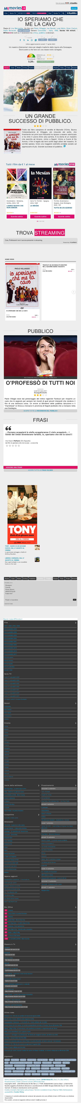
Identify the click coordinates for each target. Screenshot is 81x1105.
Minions (7, 1060)
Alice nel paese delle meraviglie (14, 1074)
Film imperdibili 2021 (10, 641)
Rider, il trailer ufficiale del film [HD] (14, 1047)
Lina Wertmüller (17, 28)
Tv (59, 1079)
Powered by (66, 242)
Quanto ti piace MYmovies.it (12, 619)
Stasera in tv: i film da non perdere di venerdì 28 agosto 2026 (22, 1016)
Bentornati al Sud (9, 853)
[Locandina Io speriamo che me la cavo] (12, 153)
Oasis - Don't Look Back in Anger (51, 859)
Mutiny (43, 853)
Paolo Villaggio (40, 28)
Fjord (6, 850)
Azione (6, 719)
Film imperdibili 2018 (10, 651)
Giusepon (8, 585)
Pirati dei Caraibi (60, 1065)
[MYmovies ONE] (64, 164)
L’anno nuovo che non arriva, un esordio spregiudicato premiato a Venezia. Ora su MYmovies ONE (33, 1025)
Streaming (74, 68)
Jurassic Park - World (33, 1065)
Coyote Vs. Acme (46, 795)
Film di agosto (8, 663)
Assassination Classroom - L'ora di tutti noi (16, 879)
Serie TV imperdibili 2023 (11, 683)
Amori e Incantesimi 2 (47, 843)
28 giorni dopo (32, 1060)
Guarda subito (17, 217)
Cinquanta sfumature (48, 1065)
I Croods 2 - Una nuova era (12, 999)
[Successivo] (73, 292)
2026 (10, 626)
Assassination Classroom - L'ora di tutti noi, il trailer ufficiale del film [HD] (25, 1022)
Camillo (7, 587)
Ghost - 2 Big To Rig (14, 932)
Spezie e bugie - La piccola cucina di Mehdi (54, 840)
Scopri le (40, 411)
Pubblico (31, 68)
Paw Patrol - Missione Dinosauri (50, 834)
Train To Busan (45, 791)
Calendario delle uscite (11, 818)
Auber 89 (44, 865)
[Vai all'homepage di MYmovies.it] (14, 10)
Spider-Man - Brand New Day (16, 920)
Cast (12, 68)
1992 (56, 30)
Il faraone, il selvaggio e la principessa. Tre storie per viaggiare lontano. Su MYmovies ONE (31, 1034)
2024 (18, 626)
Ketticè (43, 817)
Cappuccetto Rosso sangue (12, 979)
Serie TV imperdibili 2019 (11, 696)
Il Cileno (6, 801)
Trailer (18, 1082)
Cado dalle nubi (9, 989)
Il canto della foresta (10, 869)
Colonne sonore (27, 1082)
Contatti (13, 1090)
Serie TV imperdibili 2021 (11, 690)
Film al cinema (8, 660)
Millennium (8, 1071)
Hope (6, 847)
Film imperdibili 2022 (10, 638)
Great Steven (9, 589)
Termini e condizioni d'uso (43, 1090)
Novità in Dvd (8, 670)
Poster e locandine (11, 600)
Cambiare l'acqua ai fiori (11, 859)
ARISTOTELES (10, 591)
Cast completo (23, 31)
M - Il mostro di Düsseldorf (49, 871)
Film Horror (7, 712)
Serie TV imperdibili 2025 (11, 677)
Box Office (64, 1079)
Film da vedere (8, 657)
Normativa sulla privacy (25, 1090)
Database (19, 1079)
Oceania (10, 910)
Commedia (42, 30)
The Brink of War (9, 895)
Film (25, 1079)
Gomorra (23, 1060)
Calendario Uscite (34, 1079)
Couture (6, 807)
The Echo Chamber (47, 850)
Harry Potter (65, 1068)
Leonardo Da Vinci (20, 1065)
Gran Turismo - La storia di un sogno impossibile (18, 994)
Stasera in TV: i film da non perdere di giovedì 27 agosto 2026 (22, 1044)
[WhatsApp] (32, 40)
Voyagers (7, 947)
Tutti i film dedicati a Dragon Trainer (65, 1060)
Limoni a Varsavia (9, 798)
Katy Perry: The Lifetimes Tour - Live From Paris (55, 801)
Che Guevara (36, 1074)
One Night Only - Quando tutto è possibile (20, 929)
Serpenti (43, 856)
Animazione (7, 716)
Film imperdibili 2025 (10, 629)
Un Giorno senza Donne (11, 898)
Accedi (74, 8)
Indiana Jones (36, 1068)
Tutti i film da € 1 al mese (20, 164)
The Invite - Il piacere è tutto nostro (14, 825)
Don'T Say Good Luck (10, 901)
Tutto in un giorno (63, 208)
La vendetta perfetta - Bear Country (14, 795)
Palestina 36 (8, 844)
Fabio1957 (9, 593)
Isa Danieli (51, 28)
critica (35, 32)
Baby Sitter (66, 1063)
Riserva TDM (57, 1090)
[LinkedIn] (28, 40)
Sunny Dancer (45, 798)
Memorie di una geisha (11, 968)
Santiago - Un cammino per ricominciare (16, 831)
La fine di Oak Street (14, 935)
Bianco (6, 872)
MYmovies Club (39, 1082)
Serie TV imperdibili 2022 (11, 686)
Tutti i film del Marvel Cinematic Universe (49, 1071)
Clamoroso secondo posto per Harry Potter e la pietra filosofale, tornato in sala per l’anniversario (32, 1041)
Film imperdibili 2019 (10, 648)
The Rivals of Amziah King (12, 889)
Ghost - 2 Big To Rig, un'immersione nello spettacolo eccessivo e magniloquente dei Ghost (30, 1028)
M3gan (51, 1060)
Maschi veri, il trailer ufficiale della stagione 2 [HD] (19, 1019)
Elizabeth (7, 952)
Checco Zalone (47, 1063)
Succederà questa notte (11, 863)
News (19, 68)
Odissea (10, 916)
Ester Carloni (72, 28)
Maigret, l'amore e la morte (12, 886)
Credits (7, 1090)
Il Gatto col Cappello (10, 856)
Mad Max (27, 1074)
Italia (51, 30)
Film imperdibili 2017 (10, 654)
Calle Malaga (8, 841)
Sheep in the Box (9, 804)
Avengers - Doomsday (10, 834)
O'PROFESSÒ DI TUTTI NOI (40, 382)
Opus (6, 1063)
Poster (56, 68)
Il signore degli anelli (69, 1071)
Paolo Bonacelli (9, 30)
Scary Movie (15, 1060)
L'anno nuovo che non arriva (15, 207)
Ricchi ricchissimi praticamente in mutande (16, 984)
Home (7, 1079)
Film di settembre (9, 667)
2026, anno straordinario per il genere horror (17, 1031)
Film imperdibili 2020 (10, 645)
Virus (28, 1068)
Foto (62, 68)
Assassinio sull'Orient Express (13, 1005)
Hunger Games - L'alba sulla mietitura (15, 828)
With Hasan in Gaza (47, 875)
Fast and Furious (30, 1071)
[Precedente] (7, 292)
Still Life (6, 963)
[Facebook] (20, 40)
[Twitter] (24, 40)
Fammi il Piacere (46, 813)
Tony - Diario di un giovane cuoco (14, 791)
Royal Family (8, 1065)
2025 (14, 626)
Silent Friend (45, 810)
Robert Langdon (55, 1068)
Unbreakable (45, 1068)
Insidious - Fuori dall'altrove (16, 926)
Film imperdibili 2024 (10, 632)
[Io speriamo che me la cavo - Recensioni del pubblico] (40, 376)
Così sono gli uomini (10, 882)
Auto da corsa (21, 1068)
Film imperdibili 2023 (10, 635)
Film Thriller (7, 709)
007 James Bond (10, 1068)
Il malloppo (44, 807)
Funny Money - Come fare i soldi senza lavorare (18, 973)
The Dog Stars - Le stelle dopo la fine (15, 788)
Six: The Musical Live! (10, 892)
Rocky (52, 1074)
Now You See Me (42, 1060)
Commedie (7, 706)
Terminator (45, 1074)
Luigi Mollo (61, 28)
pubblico (42, 32)
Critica (25, 68)
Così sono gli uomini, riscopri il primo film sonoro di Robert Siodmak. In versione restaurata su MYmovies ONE (36, 1050)
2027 (5, 626)
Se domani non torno (10, 866)
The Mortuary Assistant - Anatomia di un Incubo (55, 820)
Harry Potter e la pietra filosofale (13, 810)
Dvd (55, 1079)
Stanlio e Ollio (8, 958)
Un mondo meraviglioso (48, 846)
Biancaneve (37, 1063)
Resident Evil (8, 837)
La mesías (34, 206)
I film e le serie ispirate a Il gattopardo (21, 1063)
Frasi (68, 68)
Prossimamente (10, 1082)
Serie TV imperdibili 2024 (11, 680)
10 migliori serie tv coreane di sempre (15, 699)
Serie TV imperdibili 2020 (11, 693)
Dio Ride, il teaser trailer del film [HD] (15, 1038)
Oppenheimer (57, 1063)
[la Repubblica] (66, 4)
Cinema (12, 1079)
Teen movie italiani (18, 1071)
